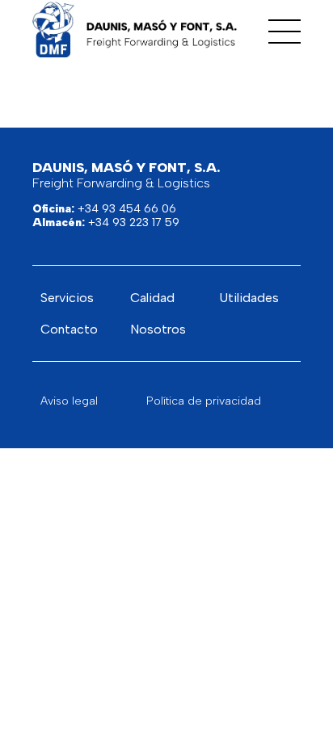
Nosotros (158, 329)
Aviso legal (69, 401)
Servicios (67, 297)
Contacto (69, 329)
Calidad (152, 297)
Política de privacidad (203, 401)
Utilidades (249, 297)
